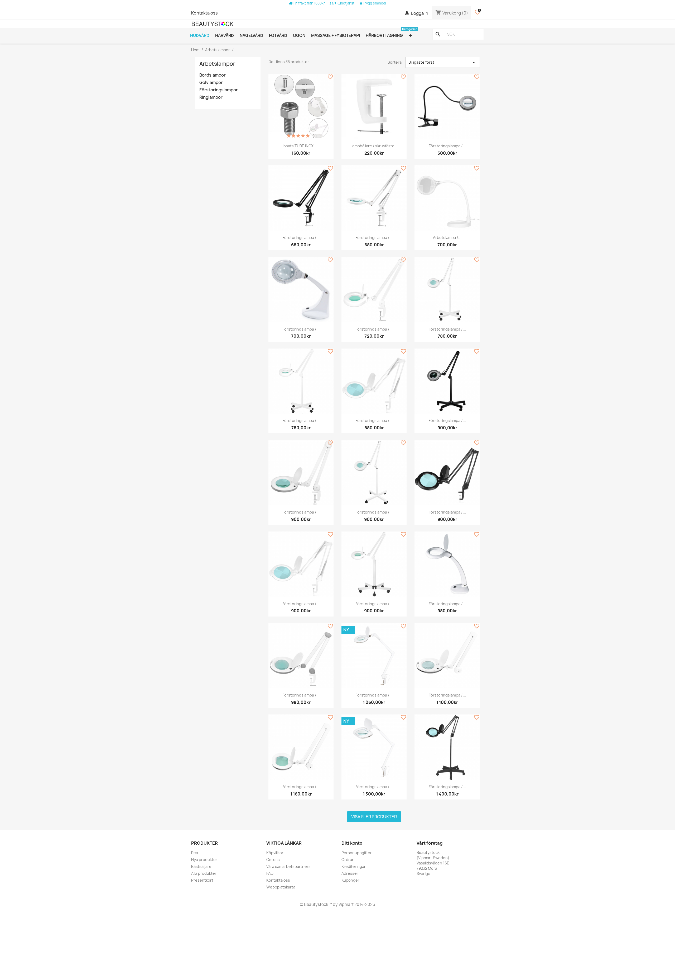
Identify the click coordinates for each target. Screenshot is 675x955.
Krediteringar (353, 866)
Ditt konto (351, 843)
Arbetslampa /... (447, 237)
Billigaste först (442, 62)
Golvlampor (211, 82)
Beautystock (315, 904)
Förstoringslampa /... (447, 145)
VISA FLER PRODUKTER (374, 817)
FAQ (269, 873)
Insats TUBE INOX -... (301, 145)
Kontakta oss (204, 13)
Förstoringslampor (218, 90)
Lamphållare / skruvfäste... (374, 145)
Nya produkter (204, 859)
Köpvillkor (274, 852)
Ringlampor (211, 97)
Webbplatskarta (280, 887)
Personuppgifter (356, 852)
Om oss (273, 859)
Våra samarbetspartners (288, 866)
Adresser (349, 873)
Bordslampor (212, 75)
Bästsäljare (201, 866)
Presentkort (202, 880)
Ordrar (347, 859)
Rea (194, 852)
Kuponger (350, 880)
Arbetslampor (217, 63)
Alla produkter (203, 873)
